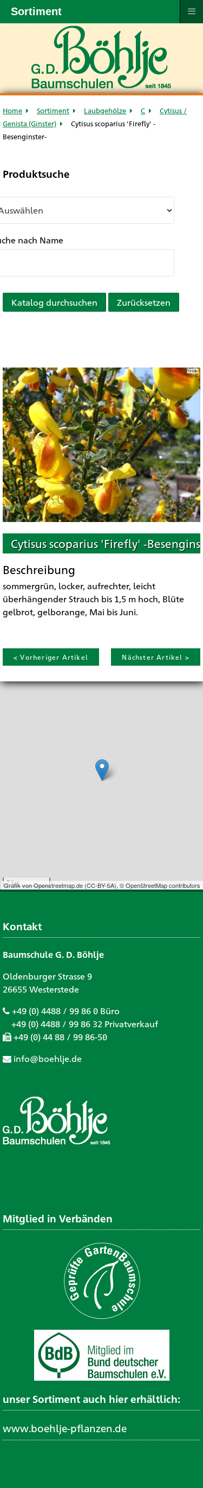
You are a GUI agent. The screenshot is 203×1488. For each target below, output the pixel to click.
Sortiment (53, 110)
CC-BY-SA (100, 885)
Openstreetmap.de (58, 885)
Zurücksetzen (144, 302)
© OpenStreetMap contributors (160, 885)
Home (12, 110)
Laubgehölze (105, 110)
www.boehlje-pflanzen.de (65, 1427)
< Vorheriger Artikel (51, 657)
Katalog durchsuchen (54, 302)
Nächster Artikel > (155, 657)
